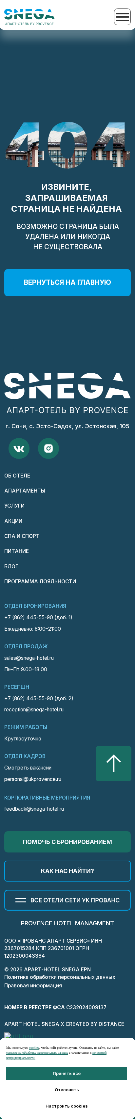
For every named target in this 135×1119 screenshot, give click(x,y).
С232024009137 (55, 1007)
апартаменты (24, 491)
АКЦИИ (13, 521)
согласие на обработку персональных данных (37, 1052)
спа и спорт (22, 536)
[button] (67, 841)
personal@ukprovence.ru (32, 779)
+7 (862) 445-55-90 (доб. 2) (38, 698)
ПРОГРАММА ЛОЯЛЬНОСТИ (40, 581)
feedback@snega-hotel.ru (34, 809)
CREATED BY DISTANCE (95, 1024)
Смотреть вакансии (27, 768)
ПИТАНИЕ (16, 551)
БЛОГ (11, 566)
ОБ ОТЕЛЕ (17, 476)
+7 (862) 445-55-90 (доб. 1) (38, 617)
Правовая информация (33, 985)
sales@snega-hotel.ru (29, 658)
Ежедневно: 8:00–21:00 (32, 629)
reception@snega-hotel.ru (34, 709)
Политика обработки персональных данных (59, 977)
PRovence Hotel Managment (67, 923)
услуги (14, 506)
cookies (34, 1047)
